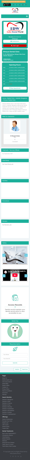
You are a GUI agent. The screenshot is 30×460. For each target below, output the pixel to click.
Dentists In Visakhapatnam (9, 414)
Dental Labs (5, 423)
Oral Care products (7, 381)
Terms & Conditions (7, 390)
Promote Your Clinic (7, 421)
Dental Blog (5, 383)
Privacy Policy (5, 389)
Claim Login (15, 45)
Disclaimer (5, 392)
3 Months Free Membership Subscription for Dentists (13, 1)
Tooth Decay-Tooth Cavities (9, 446)
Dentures (4, 440)
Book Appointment (15, 88)
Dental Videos (5, 385)
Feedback (17, 369)
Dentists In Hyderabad (8, 408)
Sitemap (4, 394)
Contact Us (5, 387)
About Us (4, 378)
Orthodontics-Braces (7, 435)
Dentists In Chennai (7, 403)
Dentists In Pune (6, 405)
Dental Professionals (7, 419)
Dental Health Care (7, 380)
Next (26, 255)
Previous (3, 255)
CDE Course (5, 424)
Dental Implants (6, 439)
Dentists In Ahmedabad (8, 410)
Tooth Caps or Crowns (7, 444)
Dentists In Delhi (6, 401)
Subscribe (15, 362)
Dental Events (5, 426)
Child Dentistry (6, 437)
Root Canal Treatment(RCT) (9, 433)
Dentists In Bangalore (7, 399)
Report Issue (25, 369)
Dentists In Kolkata (7, 412)
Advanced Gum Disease (8, 442)
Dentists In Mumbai (7, 406)
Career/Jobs (5, 428)
